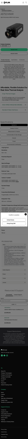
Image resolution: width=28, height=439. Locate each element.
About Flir (3, 371)
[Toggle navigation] (2, 2)
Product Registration (5, 415)
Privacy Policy (4, 429)
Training (3, 419)
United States (10, 220)
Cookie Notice (4, 431)
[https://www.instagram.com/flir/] (7, 355)
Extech (2, 380)
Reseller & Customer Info (7, 402)
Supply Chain (4, 400)
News (2, 392)
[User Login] (22, 3)
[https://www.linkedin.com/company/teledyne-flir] (2, 355)
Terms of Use (4, 436)
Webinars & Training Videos (7, 421)
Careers (3, 394)
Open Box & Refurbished (7, 398)
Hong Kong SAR (11, 223)
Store (2, 396)
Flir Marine (3, 379)
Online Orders (4, 417)
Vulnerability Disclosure (6, 413)
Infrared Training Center (6, 384)
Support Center (4, 411)
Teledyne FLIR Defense (6, 375)
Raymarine (3, 382)
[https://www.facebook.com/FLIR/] (4, 355)
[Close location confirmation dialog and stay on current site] (26, 214)
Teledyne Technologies (6, 373)
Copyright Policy (4, 434)
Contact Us (3, 409)
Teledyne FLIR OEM (5, 377)
